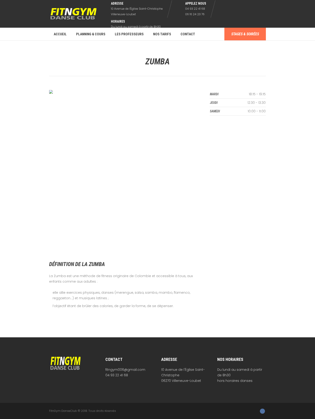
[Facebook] (262, 411)
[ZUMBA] (124, 171)
